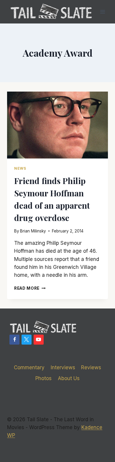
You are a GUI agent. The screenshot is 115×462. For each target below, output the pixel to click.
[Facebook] (14, 340)
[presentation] (57, 125)
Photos (43, 378)
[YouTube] (39, 340)
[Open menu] (102, 11)
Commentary (29, 367)
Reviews (91, 367)
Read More (30, 288)
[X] (27, 340)
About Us (69, 378)
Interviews (63, 367)
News (20, 168)
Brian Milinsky (33, 231)
